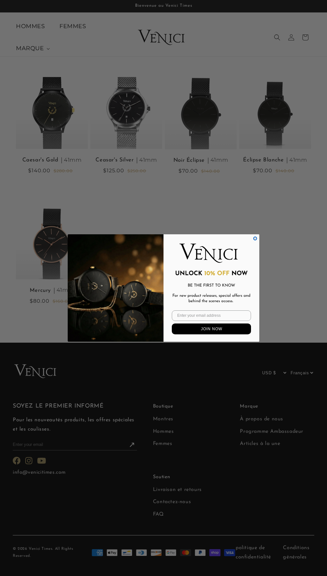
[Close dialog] (255, 238)
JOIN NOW (211, 329)
